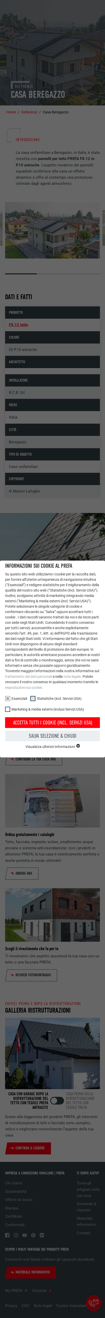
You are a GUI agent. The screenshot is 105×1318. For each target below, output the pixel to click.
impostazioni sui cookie (23, 687)
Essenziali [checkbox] (19, 698)
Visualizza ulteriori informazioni (50, 747)
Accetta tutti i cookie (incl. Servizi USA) (52, 722)
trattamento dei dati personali (28, 676)
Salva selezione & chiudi (52, 736)
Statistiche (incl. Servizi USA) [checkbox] (59, 698)
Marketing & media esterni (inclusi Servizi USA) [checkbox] (47, 709)
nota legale (72, 676)
